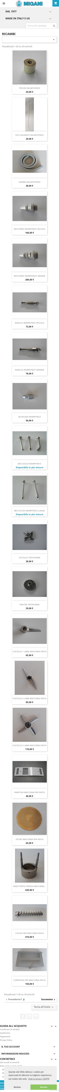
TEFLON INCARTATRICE (29, 88)
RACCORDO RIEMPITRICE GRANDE (29, 276)
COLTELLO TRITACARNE (29, 557)
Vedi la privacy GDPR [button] (38, 1079)
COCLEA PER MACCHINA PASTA (29, 933)
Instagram (36, 1016)
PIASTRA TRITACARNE (30, 604)
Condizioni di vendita (9, 1029)
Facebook (23, 1016)
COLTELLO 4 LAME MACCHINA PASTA (29, 745)
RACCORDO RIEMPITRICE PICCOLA (29, 229)
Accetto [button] (43, 1087)
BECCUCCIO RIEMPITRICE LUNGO (29, 510)
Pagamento (5, 1036)
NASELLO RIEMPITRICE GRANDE (29, 369)
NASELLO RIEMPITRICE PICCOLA (29, 323)
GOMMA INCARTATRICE (29, 182)
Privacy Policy (6, 1040)
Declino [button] (17, 1087)
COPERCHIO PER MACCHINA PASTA (29, 980)
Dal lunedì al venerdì (9, 1062)
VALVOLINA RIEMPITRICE (29, 416)
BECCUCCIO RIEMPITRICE (29, 463)
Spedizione (5, 1033)
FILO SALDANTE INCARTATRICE (29, 135)
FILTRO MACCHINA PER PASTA (29, 839)
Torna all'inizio (44, 1007)
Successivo (48, 999)
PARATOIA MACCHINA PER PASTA (29, 792)
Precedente (12, 999)
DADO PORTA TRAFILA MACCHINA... (29, 886)
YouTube (29, 1016)
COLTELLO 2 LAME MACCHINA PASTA (29, 698)
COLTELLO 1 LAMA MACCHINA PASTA (30, 651)
